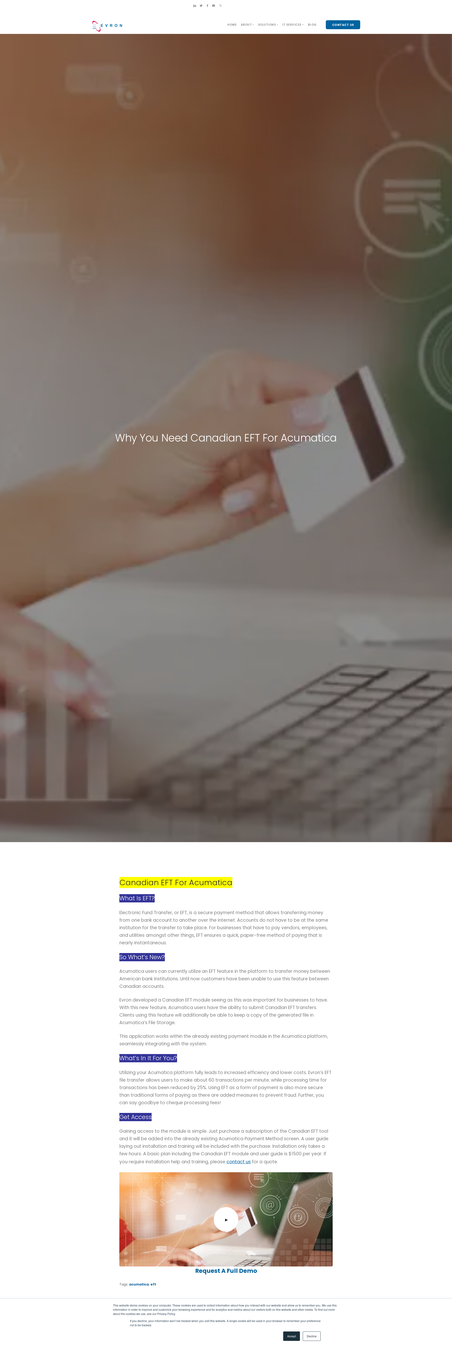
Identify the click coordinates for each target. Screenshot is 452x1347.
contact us (238, 1162)
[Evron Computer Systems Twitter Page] (201, 6)
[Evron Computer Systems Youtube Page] (213, 6)
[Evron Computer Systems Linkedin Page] (194, 6)
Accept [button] (291, 1336)
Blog (312, 25)
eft (153, 1284)
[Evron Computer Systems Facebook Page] (207, 6)
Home (232, 25)
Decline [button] (312, 1336)
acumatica (139, 1284)
